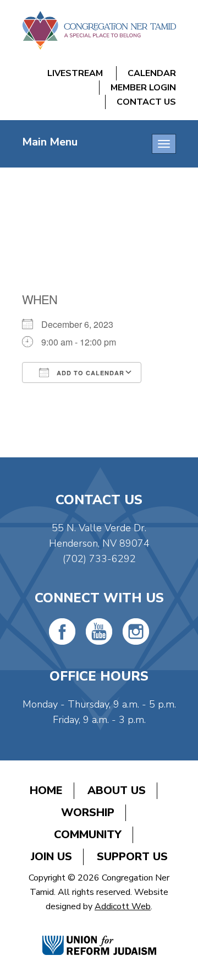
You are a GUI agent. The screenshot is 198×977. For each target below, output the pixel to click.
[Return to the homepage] (99, 30)
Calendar (152, 73)
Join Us (51, 856)
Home (46, 790)
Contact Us (146, 102)
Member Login (143, 88)
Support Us (132, 856)
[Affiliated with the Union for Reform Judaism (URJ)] (99, 934)
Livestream (75, 73)
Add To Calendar (89, 373)
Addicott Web (123, 906)
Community (88, 834)
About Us (116, 790)
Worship (87, 812)
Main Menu (50, 141)
